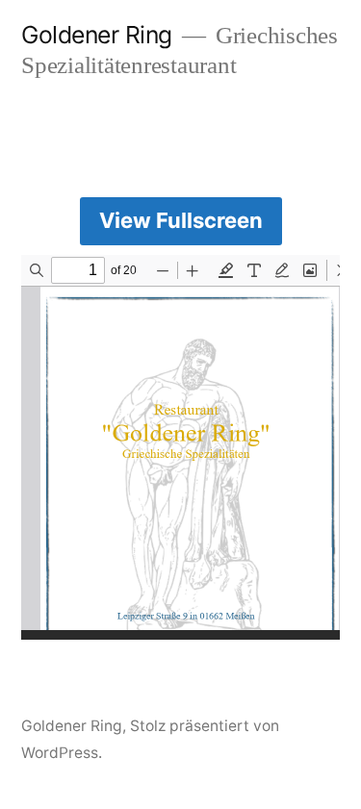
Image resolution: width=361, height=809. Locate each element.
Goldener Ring (96, 34)
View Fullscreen (181, 220)
